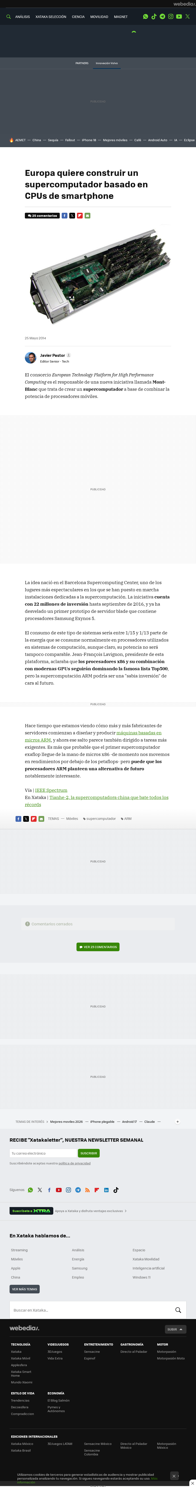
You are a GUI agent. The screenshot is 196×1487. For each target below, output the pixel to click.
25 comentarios (44, 215)
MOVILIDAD (99, 16)
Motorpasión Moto (171, 1358)
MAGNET (121, 16)
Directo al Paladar (133, 1351)
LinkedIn (106, 1189)
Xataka (16, 1351)
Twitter (187, 16)
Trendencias (20, 1400)
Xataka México (22, 1443)
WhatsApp (145, 16)
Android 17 (129, 1121)
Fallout (70, 140)
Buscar (178, 1310)
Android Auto (157, 140)
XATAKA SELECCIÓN (51, 16)
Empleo (78, 1277)
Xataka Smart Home (21, 1373)
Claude (150, 1121)
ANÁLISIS (22, 16)
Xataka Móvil (20, 1358)
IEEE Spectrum (51, 790)
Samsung (79, 1268)
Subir (172, 1329)
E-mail (87, 215)
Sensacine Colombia (92, 1452)
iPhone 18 (89, 140)
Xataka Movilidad (146, 1259)
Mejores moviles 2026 (66, 1121)
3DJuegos (55, 1351)
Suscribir (89, 1153)
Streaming (19, 1249)
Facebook (64, 215)
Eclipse (189, 140)
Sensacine (92, 1351)
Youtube (179, 16)
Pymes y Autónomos (56, 1409)
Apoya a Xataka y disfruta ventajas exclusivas (89, 1211)
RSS (87, 1189)
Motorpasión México (166, 1445)
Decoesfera (19, 1407)
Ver (100, 947)
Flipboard (80, 215)
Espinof (89, 1358)
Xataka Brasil (21, 1450)
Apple (15, 1268)
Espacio (139, 1249)
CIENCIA (78, 16)
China (37, 140)
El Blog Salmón (59, 1400)
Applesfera (19, 1365)
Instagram (171, 16)
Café (137, 140)
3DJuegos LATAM (60, 1443)
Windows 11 (142, 1277)
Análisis (78, 1249)
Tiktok (154, 16)
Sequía (53, 140)
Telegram (162, 16)
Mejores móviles (115, 140)
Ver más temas (24, 1289)
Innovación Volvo (107, 63)
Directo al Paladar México (133, 1445)
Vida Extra (55, 1358)
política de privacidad (75, 1163)
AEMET (20, 140)
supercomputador (101, 818)
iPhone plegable (102, 1121)
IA (175, 140)
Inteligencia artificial (149, 1268)
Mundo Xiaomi (21, 1382)
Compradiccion (22, 1413)
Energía (78, 1259)
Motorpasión (166, 1351)
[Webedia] (185, 4)
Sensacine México (98, 1443)
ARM (127, 818)
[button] (55, 355)
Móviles (72, 818)
